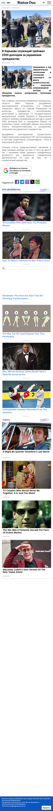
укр (3, 2)
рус (8, 2)
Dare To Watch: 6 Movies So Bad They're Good (26, 260)
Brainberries (26, 229)
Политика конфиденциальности (13, 806)
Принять (46, 808)
